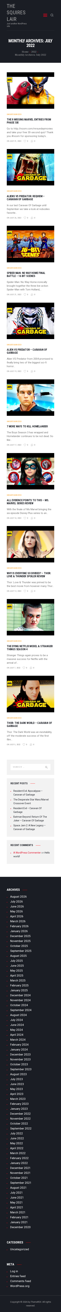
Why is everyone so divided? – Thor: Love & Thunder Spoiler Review (29, 575)
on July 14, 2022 (14, 518)
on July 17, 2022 (14, 445)
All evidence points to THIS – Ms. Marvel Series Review (28, 502)
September (21, 951)
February (19, 926)
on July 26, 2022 (14, 218)
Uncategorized (14, 114)
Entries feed (18, 1276)
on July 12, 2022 (14, 591)
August (18, 896)
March (18, 921)
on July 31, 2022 (14, 141)
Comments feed (20, 1281)
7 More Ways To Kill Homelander (27, 426)
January (19, 931)
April (16, 916)
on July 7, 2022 (13, 668)
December (20, 936)
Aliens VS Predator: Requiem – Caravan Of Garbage (26, 198)
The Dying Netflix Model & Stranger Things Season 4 (30, 648)
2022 (33, 51)
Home (25, 51)
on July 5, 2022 (13, 744)
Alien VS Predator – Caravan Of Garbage (27, 351)
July (16, 901)
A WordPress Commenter (27, 852)
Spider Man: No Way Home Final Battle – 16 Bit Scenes (26, 275)
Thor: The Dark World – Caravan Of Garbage (29, 724)
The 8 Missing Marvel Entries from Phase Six (29, 121)
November (20, 941)
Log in (14, 1271)
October (19, 946)
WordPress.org (19, 1286)
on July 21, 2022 (14, 294)
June (17, 906)
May (16, 911)
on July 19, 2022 (14, 371)
